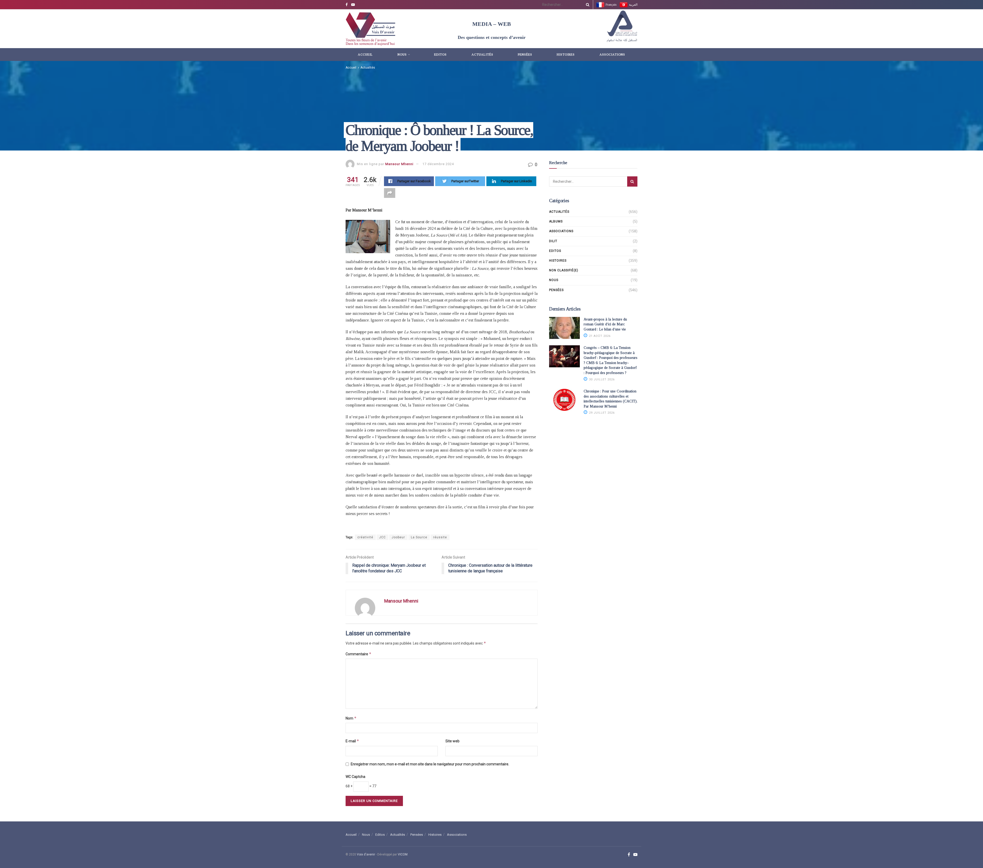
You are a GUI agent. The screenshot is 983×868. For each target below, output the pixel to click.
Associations (612, 54)
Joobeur (398, 537)
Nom (351, 718)
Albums (556, 221)
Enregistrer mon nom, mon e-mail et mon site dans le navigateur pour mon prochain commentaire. (430, 764)
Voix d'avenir (366, 854)
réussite (440, 537)
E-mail (352, 740)
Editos (440, 54)
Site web (452, 741)
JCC (382, 537)
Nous (402, 54)
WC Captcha (355, 777)
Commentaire (358, 653)
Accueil (365, 54)
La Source (419, 537)
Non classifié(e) (563, 270)
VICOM (403, 854)
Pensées (525, 54)
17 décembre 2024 (438, 164)
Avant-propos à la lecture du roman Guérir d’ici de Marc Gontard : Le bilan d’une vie (605, 324)
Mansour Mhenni (399, 164)
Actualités (482, 54)
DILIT (553, 241)
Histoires (566, 54)
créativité (365, 537)
